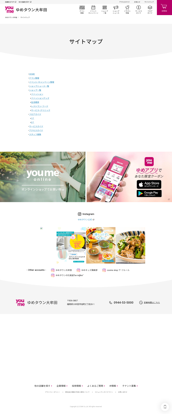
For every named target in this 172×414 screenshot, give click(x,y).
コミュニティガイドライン (104, 392)
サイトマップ (149, 2)
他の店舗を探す (24, 2)
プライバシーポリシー (52, 392)
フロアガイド (150, 9)
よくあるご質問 (95, 386)
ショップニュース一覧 (39, 86)
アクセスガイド (124, 2)
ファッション (37, 94)
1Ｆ (32, 118)
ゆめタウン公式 (85, 219)
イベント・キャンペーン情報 (41, 82)
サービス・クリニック (40, 110)
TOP (165, 407)
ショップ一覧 (104, 9)
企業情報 (61, 386)
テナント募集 (129, 386)
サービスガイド (138, 9)
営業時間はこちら (152, 302)
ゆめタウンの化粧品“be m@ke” (69, 275)
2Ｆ (32, 122)
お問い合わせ (122, 392)
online (164, 7)
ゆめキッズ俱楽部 (89, 270)
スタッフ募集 (35, 134)
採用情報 (76, 386)
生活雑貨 (35, 102)
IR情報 (112, 386)
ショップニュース (116, 9)
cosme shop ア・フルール (118, 270)
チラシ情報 (82, 9)
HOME (32, 74)
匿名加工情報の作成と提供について (77, 392)
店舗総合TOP (9, 2)
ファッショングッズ (40, 98)
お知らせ (137, 2)
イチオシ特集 (127, 9)
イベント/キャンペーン (93, 9)
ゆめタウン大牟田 (11, 17)
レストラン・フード (39, 106)
